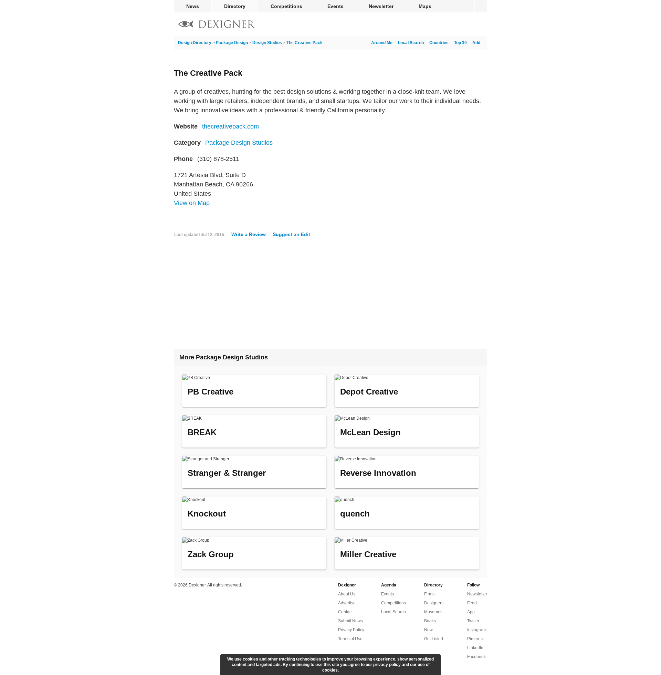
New (428, 629)
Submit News (350, 620)
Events (335, 6)
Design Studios (267, 42)
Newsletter (381, 6)
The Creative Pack (304, 42)
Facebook (476, 656)
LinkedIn (475, 647)
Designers (433, 603)
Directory (234, 6)
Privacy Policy (351, 629)
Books (430, 620)
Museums (433, 612)
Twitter (473, 620)
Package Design (232, 42)
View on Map (192, 203)
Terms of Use (350, 638)
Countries (439, 42)
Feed (472, 603)
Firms (429, 594)
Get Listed (433, 638)
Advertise (347, 603)
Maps (425, 6)
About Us (346, 594)
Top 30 (460, 42)
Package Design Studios (239, 142)
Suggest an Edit (291, 234)
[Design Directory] (216, 25)
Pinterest (475, 638)
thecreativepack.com (230, 126)
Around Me (381, 42)
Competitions (286, 6)
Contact (345, 612)
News (192, 6)
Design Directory (194, 42)
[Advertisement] (330, 295)
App (471, 612)
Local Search (411, 42)
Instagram (476, 629)
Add (476, 42)
